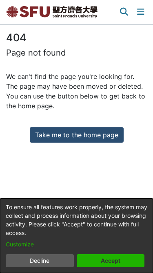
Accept (110, 260)
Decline (39, 260)
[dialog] (76, 236)
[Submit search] (124, 12)
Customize (20, 244)
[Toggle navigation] (141, 12)
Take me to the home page (76, 135)
